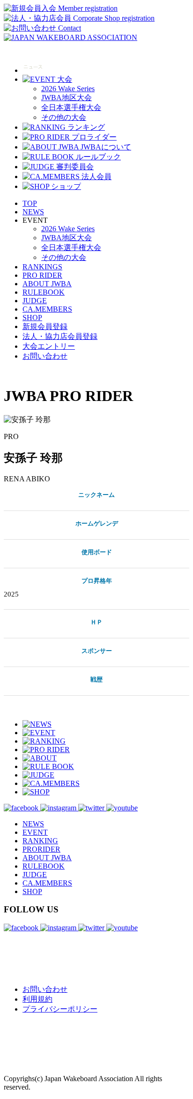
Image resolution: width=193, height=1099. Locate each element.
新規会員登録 (44, 326)
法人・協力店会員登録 (59, 336)
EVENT (35, 832)
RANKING (40, 841)
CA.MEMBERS (47, 309)
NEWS (33, 212)
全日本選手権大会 (71, 107)
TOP (29, 203)
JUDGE (34, 301)
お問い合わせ (44, 356)
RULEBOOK (43, 292)
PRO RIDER (42, 275)
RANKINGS (42, 267)
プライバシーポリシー (59, 1009)
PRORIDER (41, 849)
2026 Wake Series (68, 89)
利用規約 (37, 999)
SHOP (32, 318)
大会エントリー (48, 346)
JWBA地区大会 (66, 98)
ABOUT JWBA (47, 284)
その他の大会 (63, 117)
